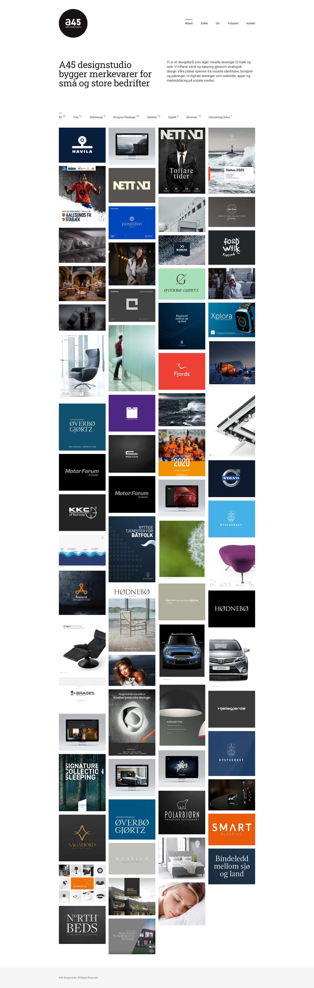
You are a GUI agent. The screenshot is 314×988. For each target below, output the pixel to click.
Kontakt (250, 23)
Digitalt (172, 117)
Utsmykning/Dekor (219, 117)
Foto (75, 117)
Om (218, 23)
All (60, 117)
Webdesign (96, 117)
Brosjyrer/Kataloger (124, 117)
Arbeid (189, 23)
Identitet (152, 117)
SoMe (204, 23)
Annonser (191, 117)
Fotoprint (233, 23)
